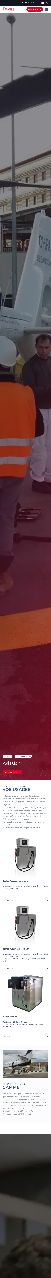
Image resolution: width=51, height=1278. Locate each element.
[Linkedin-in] (42, 2)
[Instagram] (46, 2)
